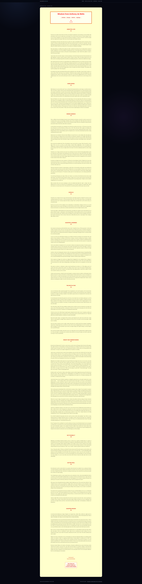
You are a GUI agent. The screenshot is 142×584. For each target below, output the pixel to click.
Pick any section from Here (71, 558)
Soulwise (44, 1)
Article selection (88, 1)
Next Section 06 (71, 557)
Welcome (100, 1)
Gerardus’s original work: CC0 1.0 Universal (94, 581)
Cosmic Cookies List (71, 565)
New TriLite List (71, 563)
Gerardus (95, 1)
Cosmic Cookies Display (71, 566)
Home (83, 1)
